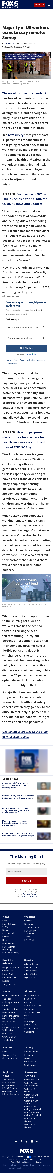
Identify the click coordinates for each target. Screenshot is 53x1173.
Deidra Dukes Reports (8, 1023)
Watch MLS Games (29, 1125)
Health (5, 940)
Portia (5, 1005)
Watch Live (39, 5)
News (5, 916)
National (6, 930)
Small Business (31, 1065)
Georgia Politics (9, 1055)
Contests (28, 1002)
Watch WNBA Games (30, 1119)
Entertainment (8, 943)
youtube (16, 1141)
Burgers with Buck (10, 967)
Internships (29, 1021)
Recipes (5, 980)
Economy (28, 1055)
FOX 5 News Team (33, 1005)
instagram (32, 1141)
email (37, 1141)
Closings (28, 920)
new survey (16, 135)
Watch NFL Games (33, 1079)
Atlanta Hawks (30, 970)
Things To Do (8, 984)
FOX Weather (30, 940)
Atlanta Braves (31, 964)
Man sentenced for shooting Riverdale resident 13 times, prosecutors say (15, 823)
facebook (21, 1141)
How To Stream (31, 995)
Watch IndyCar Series (31, 1102)
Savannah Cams (31, 927)
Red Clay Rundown (10, 1002)
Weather (29, 916)
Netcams (28, 924)
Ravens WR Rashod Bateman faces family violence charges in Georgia (18, 834)
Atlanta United (30, 974)
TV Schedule (7, 1040)
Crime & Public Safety (9, 925)
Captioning (29, 1031)
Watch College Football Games (31, 1084)
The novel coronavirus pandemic (24, 93)
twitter (26, 1141)
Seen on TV (29, 999)
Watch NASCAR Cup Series (31, 1096)
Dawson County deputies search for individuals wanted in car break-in (18, 796)
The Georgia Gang (10, 1009)
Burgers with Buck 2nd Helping (10, 1028)
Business (28, 1058)
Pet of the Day (9, 977)
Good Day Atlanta (8, 961)
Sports (28, 960)
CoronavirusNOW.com (32, 194)
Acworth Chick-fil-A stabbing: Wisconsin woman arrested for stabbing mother (16, 785)
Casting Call (7, 970)
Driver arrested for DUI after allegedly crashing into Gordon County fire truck (16, 810)
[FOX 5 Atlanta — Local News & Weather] (10, 4)
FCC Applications (32, 1028)
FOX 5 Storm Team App (30, 932)
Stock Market (30, 1061)
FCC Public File (31, 1025)
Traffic (27, 936)
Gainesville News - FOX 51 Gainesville (10, 1092)
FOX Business (22, 43)
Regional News (7, 1074)
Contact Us (29, 1009)
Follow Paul (7, 974)
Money (32, 43)
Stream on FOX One (31, 1074)
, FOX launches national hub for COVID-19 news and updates (25, 199)
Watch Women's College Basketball (32, 1113)
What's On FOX (9, 1037)
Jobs (26, 1018)
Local (4, 920)
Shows (6, 991)
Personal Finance (32, 1051)
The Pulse (6, 999)
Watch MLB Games (29, 1090)
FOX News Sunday (10, 952)
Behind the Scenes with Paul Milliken (10, 1017)
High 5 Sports (30, 977)
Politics (5, 936)
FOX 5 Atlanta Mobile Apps (8, 948)
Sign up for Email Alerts (32, 1013)
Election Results (9, 1058)
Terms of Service (28, 896)
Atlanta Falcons (31, 967)
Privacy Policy (29, 894)
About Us (30, 991)
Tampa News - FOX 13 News (9, 1080)
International (8, 933)
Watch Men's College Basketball (32, 1108)
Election (7, 1047)
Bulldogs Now (8, 1012)
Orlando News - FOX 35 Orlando (9, 1086)
